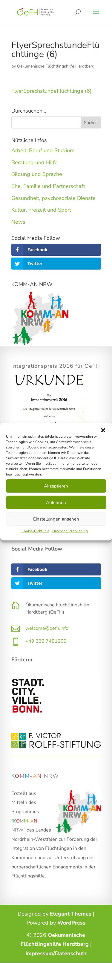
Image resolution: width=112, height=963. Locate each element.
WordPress (71, 922)
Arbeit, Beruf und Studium (42, 150)
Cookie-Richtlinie (35, 531)
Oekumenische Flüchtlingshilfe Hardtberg (55, 66)
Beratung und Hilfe (34, 162)
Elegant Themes (70, 913)
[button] (103, 430)
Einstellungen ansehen (56, 519)
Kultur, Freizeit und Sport (41, 209)
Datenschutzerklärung (70, 531)
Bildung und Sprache (36, 174)
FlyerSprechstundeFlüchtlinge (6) (51, 91)
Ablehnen (56, 503)
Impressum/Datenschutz (56, 953)
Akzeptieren (56, 486)
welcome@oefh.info (46, 628)
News (18, 221)
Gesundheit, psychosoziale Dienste (53, 198)
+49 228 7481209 (46, 641)
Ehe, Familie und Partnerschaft (48, 186)
